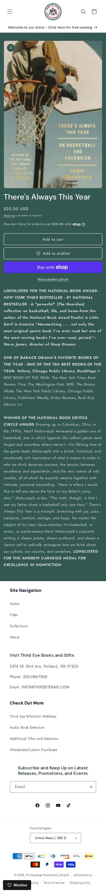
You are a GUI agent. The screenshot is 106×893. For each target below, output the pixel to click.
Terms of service (54, 883)
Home (14, 603)
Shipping (9, 215)
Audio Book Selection (27, 727)
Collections (19, 625)
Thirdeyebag (34, 875)
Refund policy (83, 875)
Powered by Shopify (56, 875)
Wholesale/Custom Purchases (33, 749)
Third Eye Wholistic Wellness (33, 716)
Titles (14, 614)
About (14, 637)
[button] (9, 11)
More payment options (53, 279)
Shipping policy (80, 883)
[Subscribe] (90, 787)
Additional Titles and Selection (34, 738)
